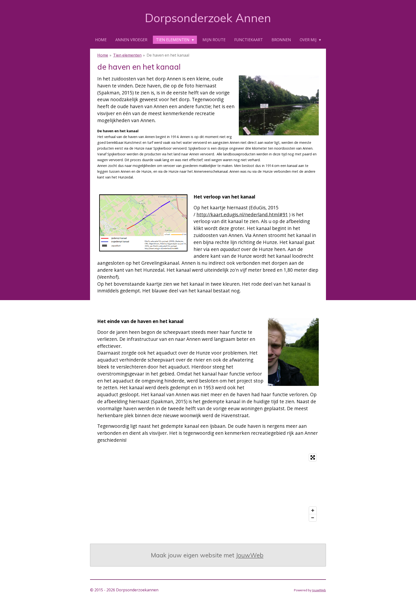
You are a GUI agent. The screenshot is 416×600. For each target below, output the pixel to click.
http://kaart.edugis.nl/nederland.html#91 (242, 214)
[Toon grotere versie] (279, 105)
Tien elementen (127, 55)
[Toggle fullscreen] (312, 457)
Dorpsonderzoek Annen (208, 18)
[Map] (208, 487)
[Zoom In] (312, 510)
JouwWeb (249, 555)
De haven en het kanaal (168, 55)
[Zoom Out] (312, 517)
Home (102, 55)
